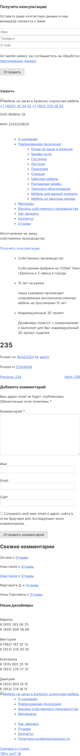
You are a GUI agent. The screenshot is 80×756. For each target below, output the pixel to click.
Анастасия (8, 576)
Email (4, 480)
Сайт (4, 497)
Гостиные (39, 159)
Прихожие (39, 169)
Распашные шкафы (46, 184)
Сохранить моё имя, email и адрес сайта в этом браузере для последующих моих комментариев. (36, 518)
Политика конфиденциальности (44, 739)
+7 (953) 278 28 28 (47, 106)
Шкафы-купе (41, 154)
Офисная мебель (44, 179)
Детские (38, 164)
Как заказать (28, 213)
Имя (3, 464)
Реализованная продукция (39, 144)
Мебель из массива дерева (53, 199)
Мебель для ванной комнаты (54, 194)
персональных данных (18, 61)
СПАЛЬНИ (24, 367)
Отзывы (24, 223)
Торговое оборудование (51, 189)
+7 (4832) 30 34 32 (15, 106)
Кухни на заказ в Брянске (52, 149)
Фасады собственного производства (48, 208)
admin (44, 357)
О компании (28, 139)
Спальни (38, 174)
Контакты (25, 218)
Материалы (27, 714)
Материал (26, 204)
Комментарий (12, 411)
